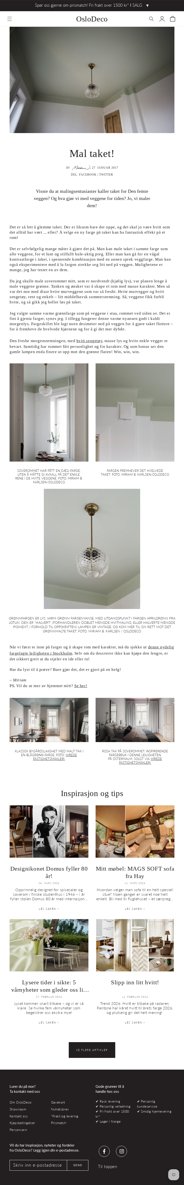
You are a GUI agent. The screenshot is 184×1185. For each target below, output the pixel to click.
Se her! (80, 686)
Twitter (106, 174)
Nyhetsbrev (60, 1109)
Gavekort (58, 1102)
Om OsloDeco (21, 1102)
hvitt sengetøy (89, 341)
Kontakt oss (19, 1116)
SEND (77, 1165)
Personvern (18, 1130)
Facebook (88, 174)
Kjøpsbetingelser (22, 1123)
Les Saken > (49, 908)
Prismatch (58, 1123)
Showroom (18, 1109)
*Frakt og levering (64, 1116)
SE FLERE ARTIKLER (92, 1049)
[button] (9, 19)
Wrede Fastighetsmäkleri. (55, 757)
